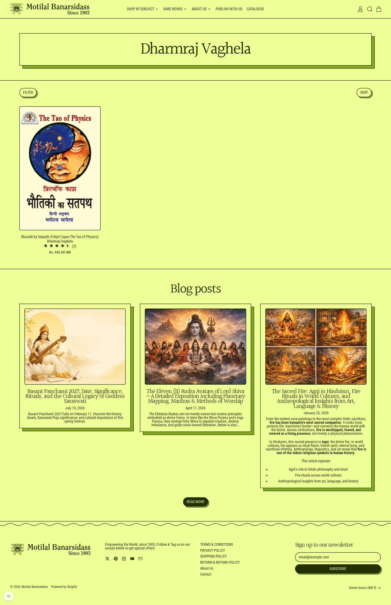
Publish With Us (229, 9)
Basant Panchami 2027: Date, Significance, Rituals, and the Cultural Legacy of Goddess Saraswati (74, 396)
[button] (369, 9)
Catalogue (255, 9)
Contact (205, 574)
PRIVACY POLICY (212, 550)
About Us (206, 568)
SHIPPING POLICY (213, 556)
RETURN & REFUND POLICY (220, 562)
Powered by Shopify (64, 587)
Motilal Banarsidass (35, 587)
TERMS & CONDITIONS (216, 544)
